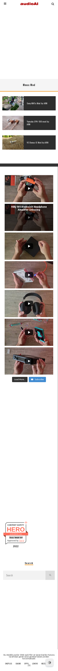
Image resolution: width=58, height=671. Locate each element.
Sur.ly (21, 540)
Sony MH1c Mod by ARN (37, 103)
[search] (50, 575)
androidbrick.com (16, 534)
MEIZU (43, 664)
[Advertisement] (29, 43)
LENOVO (35, 664)
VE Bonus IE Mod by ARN (37, 142)
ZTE (29, 665)
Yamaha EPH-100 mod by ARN (38, 123)
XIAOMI (18, 664)
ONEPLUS (8, 664)
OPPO (26, 664)
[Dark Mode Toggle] (49, 662)
